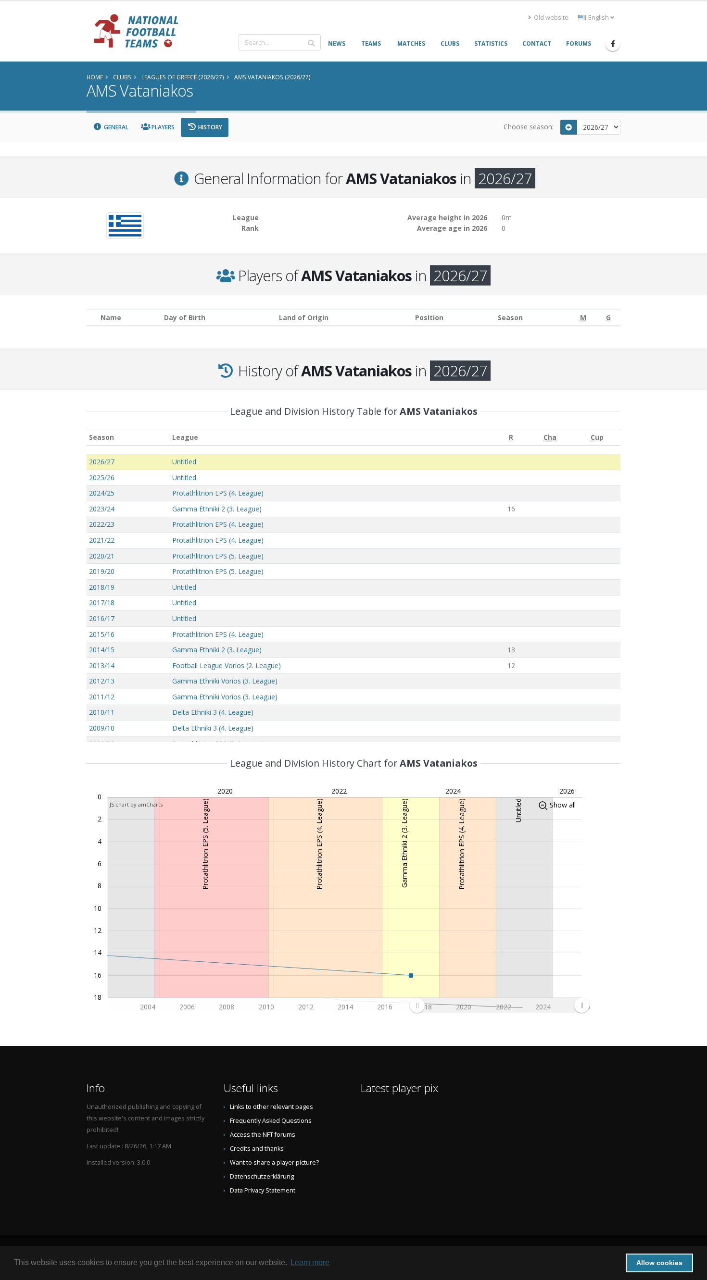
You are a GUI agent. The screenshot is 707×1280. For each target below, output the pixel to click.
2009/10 (101, 728)
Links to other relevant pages (271, 1107)
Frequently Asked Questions (271, 1121)
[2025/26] (569, 127)
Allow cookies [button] (659, 1263)
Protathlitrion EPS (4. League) (218, 492)
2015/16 (101, 634)
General (115, 127)
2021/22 (101, 540)
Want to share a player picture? (274, 1162)
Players (162, 127)
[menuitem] (499, 1005)
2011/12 (101, 696)
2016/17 (101, 618)
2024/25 (101, 492)
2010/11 (101, 712)
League (185, 437)
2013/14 (101, 665)
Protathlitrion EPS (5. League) (218, 555)
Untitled (184, 461)
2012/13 (101, 680)
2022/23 (101, 524)
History (209, 127)
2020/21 (101, 555)
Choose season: (529, 126)
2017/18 (101, 602)
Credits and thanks (257, 1148)
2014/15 (101, 649)
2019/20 (101, 571)
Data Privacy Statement (262, 1190)
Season (101, 437)
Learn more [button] (309, 1262)
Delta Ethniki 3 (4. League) (212, 712)
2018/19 (101, 587)
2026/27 (101, 461)
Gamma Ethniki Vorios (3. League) (225, 680)
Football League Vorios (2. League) (226, 665)
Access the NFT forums (262, 1135)
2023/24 (101, 508)
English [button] (598, 17)
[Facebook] (613, 44)
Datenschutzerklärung (262, 1176)
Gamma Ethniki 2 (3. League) (217, 508)
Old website (550, 17)
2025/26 (101, 477)
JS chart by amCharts (136, 804)
